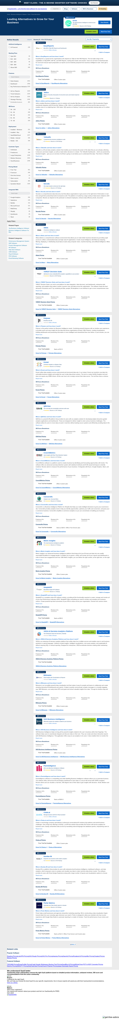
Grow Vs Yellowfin (41, 174)
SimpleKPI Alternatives (57, 622)
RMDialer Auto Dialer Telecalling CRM (40, 1011)
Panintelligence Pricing (43, 796)
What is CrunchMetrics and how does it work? (50, 460)
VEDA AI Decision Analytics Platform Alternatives (51, 666)
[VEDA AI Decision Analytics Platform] (39, 633)
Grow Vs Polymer (41, 353)
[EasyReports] (39, 48)
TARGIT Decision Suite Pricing (45, 302)
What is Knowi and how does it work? (48, 370)
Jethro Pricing (40, 120)
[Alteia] (39, 230)
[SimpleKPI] (39, 589)
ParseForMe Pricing (24, 964)
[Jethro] (39, 94)
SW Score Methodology (14, 1013)
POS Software (13, 256)
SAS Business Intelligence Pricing (46, 749)
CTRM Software (59, 1006)
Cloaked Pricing (99, 956)
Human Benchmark (34, 1013)
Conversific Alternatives (58, 531)
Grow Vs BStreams (41, 710)
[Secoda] (39, 186)
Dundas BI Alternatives (57, 894)
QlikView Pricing (41, 436)
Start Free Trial (105, 31)
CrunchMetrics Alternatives (61, 487)
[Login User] (109, 8)
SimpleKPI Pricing (41, 615)
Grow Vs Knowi (40, 397)
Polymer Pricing (41, 346)
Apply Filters (11, 221)
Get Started (94, 3)
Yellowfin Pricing (41, 167)
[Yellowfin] (39, 139)
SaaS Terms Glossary (13, 1015)
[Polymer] (39, 320)
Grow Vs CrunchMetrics (43, 487)
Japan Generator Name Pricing (68, 966)
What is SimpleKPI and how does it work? (49, 595)
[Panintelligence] (39, 768)
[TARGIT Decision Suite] (39, 274)
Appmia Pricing (58, 956)
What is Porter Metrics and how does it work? (50, 911)
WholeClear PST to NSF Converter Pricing (89, 964)
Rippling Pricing (12, 956)
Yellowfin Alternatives (56, 174)
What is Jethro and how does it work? (48, 101)
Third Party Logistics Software (63, 1005)
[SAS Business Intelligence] (39, 721)
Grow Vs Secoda (41, 218)
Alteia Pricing (40, 255)
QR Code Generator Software (63, 1008)
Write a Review (53, 50)
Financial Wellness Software (62, 1018)
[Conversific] (39, 499)
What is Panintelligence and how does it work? (51, 776)
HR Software (12, 247)
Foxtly (31, 1016)
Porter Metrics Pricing (42, 930)
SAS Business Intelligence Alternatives (72, 756)
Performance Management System (19, 241)
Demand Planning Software (62, 1003)
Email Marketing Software (16, 258)
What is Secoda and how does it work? (48, 191)
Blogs (66, 9)
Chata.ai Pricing (41, 840)
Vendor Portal (11, 1008)
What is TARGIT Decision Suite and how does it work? (53, 282)
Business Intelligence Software (19, 14)
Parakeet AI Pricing (79, 956)
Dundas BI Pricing (41, 886)
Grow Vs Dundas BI (42, 894)
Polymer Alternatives (55, 353)
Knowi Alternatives (53, 397)
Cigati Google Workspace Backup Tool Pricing (46, 964)
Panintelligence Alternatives (62, 803)
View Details (104, 22)
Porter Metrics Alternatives (60, 938)
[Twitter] (102, 1005)
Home (8, 14)
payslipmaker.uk (33, 1008)
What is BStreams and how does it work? (49, 683)
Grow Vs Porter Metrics (43, 938)
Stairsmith (32, 1003)
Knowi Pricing (40, 390)
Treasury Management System (63, 1016)
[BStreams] (39, 677)
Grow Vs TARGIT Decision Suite (46, 309)
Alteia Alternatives (52, 262)
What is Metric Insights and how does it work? (50, 551)
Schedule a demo (91, 31)
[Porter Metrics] (39, 905)
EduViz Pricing (12, 966)
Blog (8, 1011)
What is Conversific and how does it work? (49, 504)
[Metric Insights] (39, 543)
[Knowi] (39, 364)
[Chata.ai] (39, 814)
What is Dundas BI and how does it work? (49, 867)
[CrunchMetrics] (39, 455)
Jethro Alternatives (54, 128)
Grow (29, 14)
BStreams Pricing (41, 703)
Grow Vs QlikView (41, 443)
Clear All (29, 39)
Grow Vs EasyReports (42, 83)
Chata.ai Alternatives (55, 847)
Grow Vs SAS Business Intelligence (47, 756)
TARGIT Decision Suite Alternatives (69, 309)
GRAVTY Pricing (22, 966)
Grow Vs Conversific (42, 531)
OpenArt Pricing (68, 956)
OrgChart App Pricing (35, 966)
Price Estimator (11, 1006)
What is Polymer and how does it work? (48, 326)
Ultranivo (31, 1010)
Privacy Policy (25, 1003)
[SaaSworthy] (27, 9)
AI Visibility (102, 9)
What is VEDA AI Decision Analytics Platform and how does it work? (57, 639)
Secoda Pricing (40, 211)
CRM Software (13, 252)
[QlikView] (39, 408)
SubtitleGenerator (34, 1015)
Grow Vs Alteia (40, 262)
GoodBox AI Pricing (68, 964)
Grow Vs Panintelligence (43, 803)
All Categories (11, 1005)
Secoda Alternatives (54, 218)
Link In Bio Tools (59, 1011)
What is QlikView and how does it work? (48, 416)
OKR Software (13, 243)
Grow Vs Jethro (40, 128)
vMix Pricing (90, 956)
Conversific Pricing (42, 524)
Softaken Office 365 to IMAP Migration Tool (41, 1018)
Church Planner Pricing (50, 966)
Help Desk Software (14, 249)
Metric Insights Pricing (43, 571)
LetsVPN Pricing (23, 956)
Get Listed (11, 993)
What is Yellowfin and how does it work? (48, 147)
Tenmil (31, 1005)
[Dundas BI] (39, 858)
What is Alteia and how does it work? (47, 235)
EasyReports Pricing (42, 76)
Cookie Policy (25, 1006)
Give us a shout (12, 982)
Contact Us (10, 1016)
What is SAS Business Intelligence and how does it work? (54, 729)
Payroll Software (13, 254)
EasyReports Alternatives (59, 83)
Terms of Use (25, 1005)
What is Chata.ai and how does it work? (48, 820)
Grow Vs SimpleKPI (42, 622)
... (74, 944)
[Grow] (68, 23)
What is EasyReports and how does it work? (50, 56)
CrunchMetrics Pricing (43, 480)
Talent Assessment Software (62, 1015)
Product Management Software (18, 245)
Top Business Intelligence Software (19, 228)
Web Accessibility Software (62, 1013)
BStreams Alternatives (56, 710)
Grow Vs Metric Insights (43, 578)
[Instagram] (104, 1005)
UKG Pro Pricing (47, 956)
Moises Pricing (12, 958)
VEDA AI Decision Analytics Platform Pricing (49, 659)
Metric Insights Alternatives (61, 578)
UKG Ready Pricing (35, 956)
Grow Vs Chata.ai (41, 847)
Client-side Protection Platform (63, 1010)
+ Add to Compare (104, 52)
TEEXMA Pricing (12, 964)
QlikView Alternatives (55, 443)
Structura (31, 1006)
